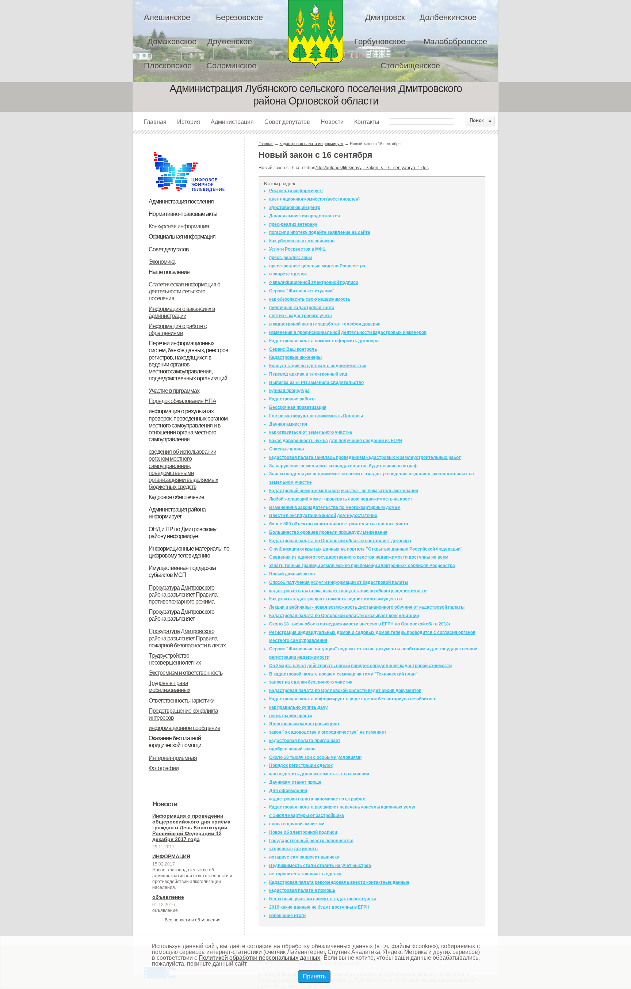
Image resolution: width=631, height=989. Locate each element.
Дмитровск (385, 17)
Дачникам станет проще (295, 782)
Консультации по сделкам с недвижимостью (317, 365)
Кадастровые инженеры (295, 357)
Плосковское (168, 65)
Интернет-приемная (173, 758)
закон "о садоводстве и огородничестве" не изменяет (327, 732)
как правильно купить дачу (298, 707)
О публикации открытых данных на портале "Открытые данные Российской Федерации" (366, 549)
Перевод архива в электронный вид (308, 374)
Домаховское (172, 41)
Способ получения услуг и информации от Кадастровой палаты (338, 582)
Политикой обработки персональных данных (259, 958)
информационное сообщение (184, 728)
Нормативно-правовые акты (183, 214)
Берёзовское (239, 17)
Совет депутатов (287, 122)
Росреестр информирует (296, 190)
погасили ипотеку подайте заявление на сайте (319, 232)
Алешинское (167, 17)
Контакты (366, 122)
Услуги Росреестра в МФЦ (297, 249)
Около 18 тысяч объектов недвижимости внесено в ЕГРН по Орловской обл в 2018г (360, 624)
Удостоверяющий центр (294, 207)
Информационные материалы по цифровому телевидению (189, 552)
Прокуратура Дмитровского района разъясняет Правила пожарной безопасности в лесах (187, 638)
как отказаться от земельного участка (310, 432)
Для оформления (288, 790)
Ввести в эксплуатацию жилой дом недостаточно (323, 515)
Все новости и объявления (193, 920)
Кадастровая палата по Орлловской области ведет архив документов (345, 690)
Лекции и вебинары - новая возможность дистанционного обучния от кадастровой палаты (366, 607)
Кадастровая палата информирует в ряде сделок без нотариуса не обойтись (352, 698)
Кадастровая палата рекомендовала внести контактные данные (339, 882)
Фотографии (164, 768)
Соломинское (231, 65)
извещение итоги (287, 915)
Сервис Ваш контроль (293, 349)
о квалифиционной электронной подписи (313, 282)
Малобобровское (455, 41)
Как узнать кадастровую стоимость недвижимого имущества (335, 598)
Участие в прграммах (174, 391)
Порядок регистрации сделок (301, 765)
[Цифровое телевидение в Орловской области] (189, 150)
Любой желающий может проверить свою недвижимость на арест (340, 499)
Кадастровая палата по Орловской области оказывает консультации (344, 615)
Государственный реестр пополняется (311, 840)
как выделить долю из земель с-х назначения (319, 773)
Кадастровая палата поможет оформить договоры (324, 340)
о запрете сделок (288, 274)
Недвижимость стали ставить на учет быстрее (320, 865)
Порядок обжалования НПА (182, 401)
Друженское (229, 41)
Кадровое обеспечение (176, 497)
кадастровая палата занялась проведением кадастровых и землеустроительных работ (365, 457)
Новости (332, 122)
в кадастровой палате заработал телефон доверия (324, 324)
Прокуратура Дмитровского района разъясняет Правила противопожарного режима (183, 595)
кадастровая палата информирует (312, 143)
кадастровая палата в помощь (302, 890)
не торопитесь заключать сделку (305, 873)
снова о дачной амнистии (296, 823)
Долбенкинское (448, 17)
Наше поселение (169, 272)
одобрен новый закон (292, 749)
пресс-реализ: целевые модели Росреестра (317, 266)
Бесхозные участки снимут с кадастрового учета (322, 898)
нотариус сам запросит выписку (304, 857)
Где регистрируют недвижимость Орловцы (316, 415)
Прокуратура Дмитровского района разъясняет (181, 615)
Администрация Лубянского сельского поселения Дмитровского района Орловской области (315, 34)
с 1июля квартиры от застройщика (306, 815)
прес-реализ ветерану (293, 224)
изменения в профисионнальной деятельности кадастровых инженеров (348, 332)
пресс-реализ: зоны (290, 257)
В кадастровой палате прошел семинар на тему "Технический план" (343, 674)
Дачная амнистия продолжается (304, 215)
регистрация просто (290, 715)
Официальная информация (182, 236)
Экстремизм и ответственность (185, 673)
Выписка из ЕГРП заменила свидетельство (316, 382)
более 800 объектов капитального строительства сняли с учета (338, 523)
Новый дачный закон (292, 574)
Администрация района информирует (177, 513)
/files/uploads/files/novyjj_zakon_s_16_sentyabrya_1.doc (372, 167)
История (188, 122)
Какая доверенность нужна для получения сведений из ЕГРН (335, 440)
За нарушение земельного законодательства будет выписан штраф (343, 465)
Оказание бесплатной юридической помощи (175, 741)
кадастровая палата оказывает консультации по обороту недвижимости (348, 590)
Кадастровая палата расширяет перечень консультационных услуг (342, 807)
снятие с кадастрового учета (300, 315)
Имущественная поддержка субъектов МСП (182, 571)
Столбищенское (410, 65)
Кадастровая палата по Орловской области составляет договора (340, 540)
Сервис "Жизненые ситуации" (301, 290)
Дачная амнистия (288, 424)
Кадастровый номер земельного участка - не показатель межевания (343, 490)
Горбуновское (379, 41)
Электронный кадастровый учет (304, 723)
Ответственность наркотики (181, 700)
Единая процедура (289, 390)
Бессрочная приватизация (297, 407)
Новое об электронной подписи (303, 832)
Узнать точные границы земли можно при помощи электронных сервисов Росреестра (362, 565)
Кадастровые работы (292, 399)
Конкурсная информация (179, 226)
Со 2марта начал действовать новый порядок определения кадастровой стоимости (360, 665)
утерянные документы (293, 848)
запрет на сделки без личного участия (310, 682)
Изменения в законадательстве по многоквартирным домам (335, 507)
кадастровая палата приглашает (304, 740)
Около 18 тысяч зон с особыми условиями (315, 757)
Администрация (232, 122)
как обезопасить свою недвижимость (309, 299)
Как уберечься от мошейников (301, 240)
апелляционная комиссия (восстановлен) (314, 199)
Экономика (162, 262)
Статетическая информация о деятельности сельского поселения (184, 291)
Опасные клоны (286, 449)
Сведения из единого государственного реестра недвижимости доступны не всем (358, 557)
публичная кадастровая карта (301, 307)
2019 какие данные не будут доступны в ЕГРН (319, 907)
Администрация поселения (181, 201)
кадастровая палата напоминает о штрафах (317, 799)
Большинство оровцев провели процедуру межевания (328, 532)
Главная (155, 122)
